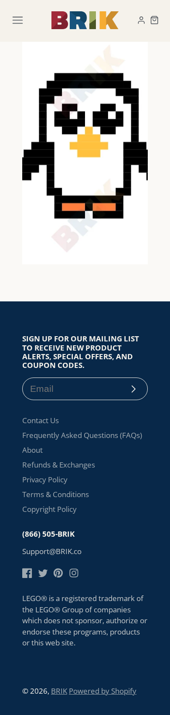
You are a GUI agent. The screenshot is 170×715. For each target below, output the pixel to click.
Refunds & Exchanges (58, 465)
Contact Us (40, 420)
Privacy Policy (45, 479)
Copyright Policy (49, 509)
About (32, 450)
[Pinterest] (58, 573)
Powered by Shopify (102, 691)
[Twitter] (43, 573)
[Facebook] (27, 573)
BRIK (59, 691)
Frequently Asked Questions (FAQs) (82, 435)
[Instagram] (74, 573)
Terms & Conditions (55, 494)
